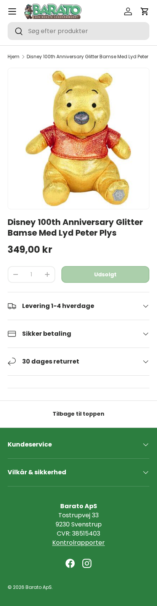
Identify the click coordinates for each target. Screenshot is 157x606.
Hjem (13, 56)
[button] (144, 11)
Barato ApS (39, 587)
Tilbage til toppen (78, 414)
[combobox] (78, 31)
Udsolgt (105, 274)
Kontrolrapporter (78, 542)
